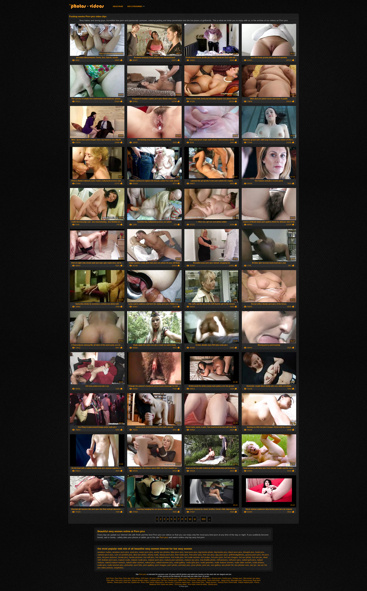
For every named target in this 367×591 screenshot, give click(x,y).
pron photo (196, 565)
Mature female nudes (140, 580)
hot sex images (231, 557)
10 (190, 519)
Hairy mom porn (213, 580)
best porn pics (191, 552)
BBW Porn (182, 580)
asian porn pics (146, 552)
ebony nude (153, 555)
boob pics (259, 552)
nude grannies (206, 562)
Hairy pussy (201, 580)
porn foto (138, 565)
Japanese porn (195, 578)
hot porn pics (217, 557)
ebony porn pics (167, 555)
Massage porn (236, 580)
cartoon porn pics (105, 555)
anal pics (134, 552)
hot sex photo (245, 557)
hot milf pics (149, 557)
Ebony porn (212, 584)
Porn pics (72, 5)
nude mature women (224, 562)
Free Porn (118, 578)
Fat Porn (164, 580)
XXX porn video (180, 584)
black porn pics (235, 552)
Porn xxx (127, 582)
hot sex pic (257, 557)
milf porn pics (235, 560)
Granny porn (216, 578)
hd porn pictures (109, 557)
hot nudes (205, 557)
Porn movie (150, 582)
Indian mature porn (246, 582)
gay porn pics (221, 555)
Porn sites (110, 580)
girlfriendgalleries (236, 555)
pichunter (128, 565)
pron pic (206, 565)
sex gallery (215, 565)
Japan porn (225, 580)
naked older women (135, 562)
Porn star (126, 578)
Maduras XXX (154, 584)
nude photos (258, 562)
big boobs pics (220, 552)
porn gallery (148, 565)
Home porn (118, 582)
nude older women (243, 562)
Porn (143, 582)
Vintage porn (237, 578)
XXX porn (144, 578)
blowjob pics (248, 552)
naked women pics (164, 562)
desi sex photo (140, 555)
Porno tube (233, 582)
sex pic (253, 565)
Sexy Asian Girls (198, 582)
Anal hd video (201, 584)
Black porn (159, 582)
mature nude (124, 560)
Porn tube (192, 584)
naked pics (150, 562)
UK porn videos (155, 578)
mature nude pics (139, 560)
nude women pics (115, 565)
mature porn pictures (173, 560)
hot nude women (192, 557)
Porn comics (183, 578)
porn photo (172, 565)
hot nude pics (177, 557)
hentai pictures (135, 557)
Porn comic (191, 580)
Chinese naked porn (182, 582)
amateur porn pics (120, 552)
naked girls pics (249, 560)
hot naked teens (162, 557)
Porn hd (166, 578)
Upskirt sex (135, 582)
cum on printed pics (123, 555)
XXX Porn (110, 578)
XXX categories (134, 6)
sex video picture (105, 567)
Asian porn (173, 578)
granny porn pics (253, 555)
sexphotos (118, 567)
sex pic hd (262, 565)
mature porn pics (155, 560)
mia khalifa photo (207, 560)
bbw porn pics (177, 552)
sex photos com (242, 565)
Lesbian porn (155, 580)
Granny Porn (223, 582)
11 (195, 519)
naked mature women (115, 562)
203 (203, 519)
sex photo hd (227, 565)
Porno (257, 582)
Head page (118, 6)
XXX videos (135, 578)
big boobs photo (205, 552)
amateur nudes (104, 552)
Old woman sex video (251, 578)
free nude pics (181, 555)
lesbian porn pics (109, 560)
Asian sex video (167, 584)
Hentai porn (172, 580)
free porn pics (195, 555)
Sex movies (169, 582)
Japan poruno (211, 582)
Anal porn (127, 580)
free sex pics (208, 555)
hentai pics (123, 557)
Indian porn (206, 578)
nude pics (101, 565)
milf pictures (222, 560)
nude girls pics (192, 562)
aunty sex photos (162, 552)
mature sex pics (192, 560)
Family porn (226, 578)
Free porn (119, 580)
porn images (160, 565)
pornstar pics (184, 565)
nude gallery (179, 562)
